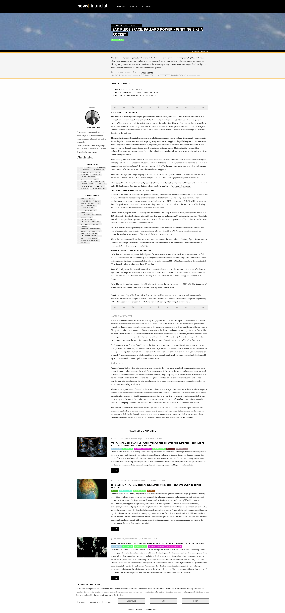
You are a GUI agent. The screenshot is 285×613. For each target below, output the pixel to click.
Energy (89, 167)
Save (163, 601)
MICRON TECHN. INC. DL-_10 (90, 231)
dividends (96, 174)
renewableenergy (87, 177)
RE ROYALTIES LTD (86, 208)
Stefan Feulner (147, 72)
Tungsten (101, 184)
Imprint (131, 609)
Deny (195, 601)
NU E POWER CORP (87, 199)
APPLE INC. (84, 226)
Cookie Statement (150, 609)
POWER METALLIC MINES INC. (90, 215)
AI (81, 167)
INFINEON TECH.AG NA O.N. (90, 203)
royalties (84, 174)
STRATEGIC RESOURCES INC (90, 229)
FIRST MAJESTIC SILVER (88, 238)
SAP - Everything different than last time (136, 93)
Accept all (131, 601)
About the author (85, 157)
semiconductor (99, 188)
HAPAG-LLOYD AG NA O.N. (89, 240)
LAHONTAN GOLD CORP (88, 233)
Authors (146, 6)
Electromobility (97, 181)
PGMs (95, 179)
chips (97, 172)
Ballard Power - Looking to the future (135, 95)
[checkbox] (77, 602)
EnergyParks (99, 170)
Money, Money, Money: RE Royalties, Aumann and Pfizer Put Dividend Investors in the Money (158, 543)
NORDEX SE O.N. (86, 212)
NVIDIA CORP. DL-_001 (88, 206)
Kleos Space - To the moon (128, 90)
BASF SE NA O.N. (86, 217)
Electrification (86, 184)
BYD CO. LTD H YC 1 (87, 219)
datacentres (85, 172)
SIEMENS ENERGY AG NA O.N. (90, 224)
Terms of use (188, 417)
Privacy (138, 609)
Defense (100, 186)
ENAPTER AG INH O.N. (88, 210)
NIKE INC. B (84, 243)
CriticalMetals (86, 186)
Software (101, 167)
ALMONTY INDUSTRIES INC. (90, 222)
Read (114, 470)
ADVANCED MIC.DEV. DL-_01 (90, 201)
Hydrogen (84, 179)
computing (84, 170)
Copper (83, 181)
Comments (119, 6)
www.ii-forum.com (182, 186)
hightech (84, 188)
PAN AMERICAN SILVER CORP (90, 236)
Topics (133, 6)
